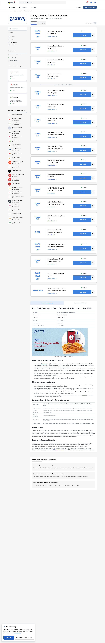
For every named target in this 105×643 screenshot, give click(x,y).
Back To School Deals (90, 7)
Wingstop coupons (58, 450)
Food (15, 11)
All (34, 23)
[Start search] (20, 2)
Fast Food (20, 11)
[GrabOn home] (13, 2)
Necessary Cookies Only (24, 637)
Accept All (9, 637)
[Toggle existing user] (94, 23)
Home (10, 11)
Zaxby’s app (44, 364)
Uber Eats (84, 395)
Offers (41, 23)
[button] (17, 19)
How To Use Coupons (80, 303)
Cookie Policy (17, 633)
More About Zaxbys (47, 303)
